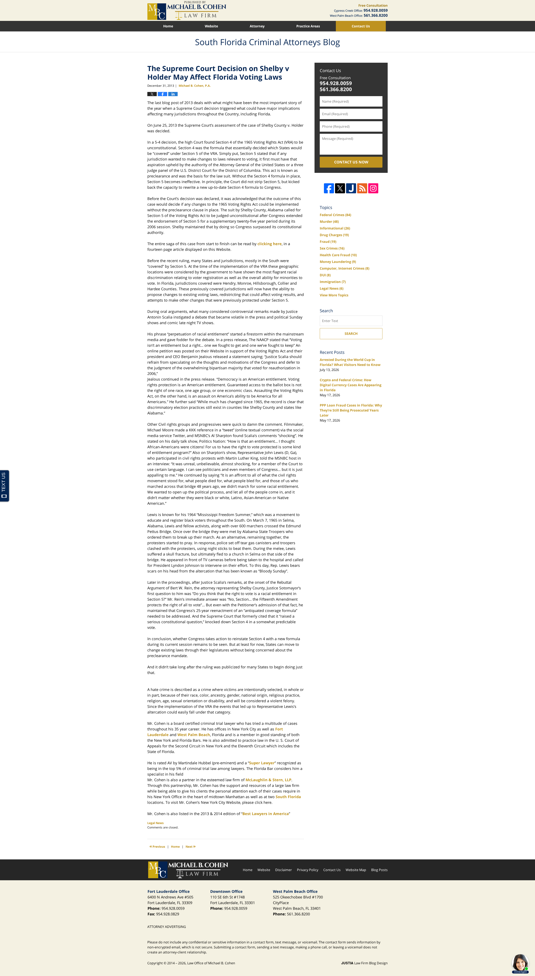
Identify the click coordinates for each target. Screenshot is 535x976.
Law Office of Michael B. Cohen (211, 963)
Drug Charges (334, 235)
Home (168, 26)
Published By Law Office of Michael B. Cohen (359, 10)
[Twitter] (340, 188)
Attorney (257, 26)
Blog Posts (379, 870)
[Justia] (351, 188)
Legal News (155, 823)
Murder (329, 221)
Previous (157, 846)
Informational (335, 228)
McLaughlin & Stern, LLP (268, 779)
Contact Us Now (351, 161)
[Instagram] (373, 188)
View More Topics (334, 295)
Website (211, 26)
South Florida (288, 796)
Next (191, 846)
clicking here (269, 243)
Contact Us (361, 26)
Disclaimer (283, 870)
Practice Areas (308, 26)
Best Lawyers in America (265, 813)
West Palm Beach (193, 734)
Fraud (328, 241)
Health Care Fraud (338, 255)
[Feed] (362, 188)
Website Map (356, 870)
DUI (325, 275)
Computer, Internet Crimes (344, 268)
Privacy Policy (307, 870)
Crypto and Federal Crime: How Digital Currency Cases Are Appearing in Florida (350, 385)
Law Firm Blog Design (364, 963)
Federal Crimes (335, 215)
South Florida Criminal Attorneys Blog (186, 10)
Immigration (333, 281)
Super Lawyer (262, 762)
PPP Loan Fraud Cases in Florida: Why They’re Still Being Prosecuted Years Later (351, 410)
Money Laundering (338, 261)
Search (351, 333)
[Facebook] (329, 188)
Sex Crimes (332, 248)
